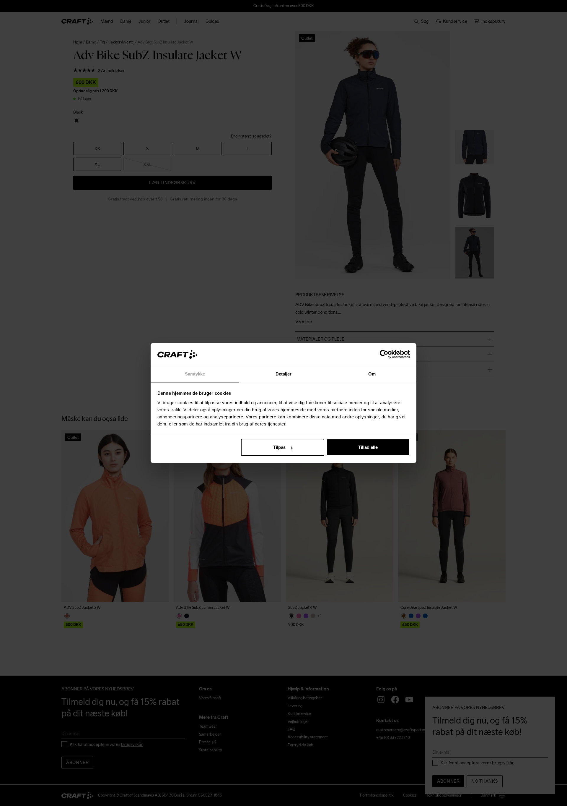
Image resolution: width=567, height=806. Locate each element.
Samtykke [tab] (195, 373)
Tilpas (279, 447)
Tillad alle (368, 447)
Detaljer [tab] (284, 373)
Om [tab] (372, 373)
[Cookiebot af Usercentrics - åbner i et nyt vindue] (384, 354)
